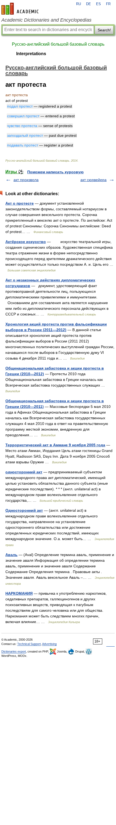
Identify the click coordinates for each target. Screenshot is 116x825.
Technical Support (29, 644)
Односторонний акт (24, 510)
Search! (104, 30)
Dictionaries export (13, 651)
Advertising (49, 644)
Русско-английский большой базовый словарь (58, 44)
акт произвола (26, 180)
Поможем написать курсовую (55, 172)
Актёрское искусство (25, 241)
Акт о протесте (19, 203)
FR (108, 4)
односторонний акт (23, 472)
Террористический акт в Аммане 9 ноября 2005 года (55, 445)
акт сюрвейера (93, 180)
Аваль (11, 555)
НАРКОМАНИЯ (19, 593)
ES (98, 4)
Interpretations (31, 53)
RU (78, 4)
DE (88, 4)
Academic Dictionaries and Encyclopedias (46, 20)
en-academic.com (20, 9)
